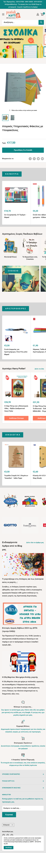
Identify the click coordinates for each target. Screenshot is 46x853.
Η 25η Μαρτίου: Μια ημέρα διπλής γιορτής (20, 677)
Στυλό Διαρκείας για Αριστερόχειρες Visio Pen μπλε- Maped (16, 351)
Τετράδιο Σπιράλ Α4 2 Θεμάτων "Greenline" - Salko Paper (16, 477)
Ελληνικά (6, 825)
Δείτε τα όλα (39, 369)
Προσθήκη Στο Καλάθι (23, 150)
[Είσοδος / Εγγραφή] (38, 14)
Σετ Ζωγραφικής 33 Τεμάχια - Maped (15, 216)
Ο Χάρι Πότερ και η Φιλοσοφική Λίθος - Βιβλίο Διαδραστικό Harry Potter (16, 408)
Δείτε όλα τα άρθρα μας (35, 542)
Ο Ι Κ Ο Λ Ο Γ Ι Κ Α (12, 435)
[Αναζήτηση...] (41, 22)
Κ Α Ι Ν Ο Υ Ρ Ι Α (11, 174)
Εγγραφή (9, 815)
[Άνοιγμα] (3, 14)
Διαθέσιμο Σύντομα (16, 418)
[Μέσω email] (42, 158)
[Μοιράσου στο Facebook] (30, 158)
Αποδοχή (8, 847)
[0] (42, 14)
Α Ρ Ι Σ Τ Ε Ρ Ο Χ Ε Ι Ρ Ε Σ (15, 309)
